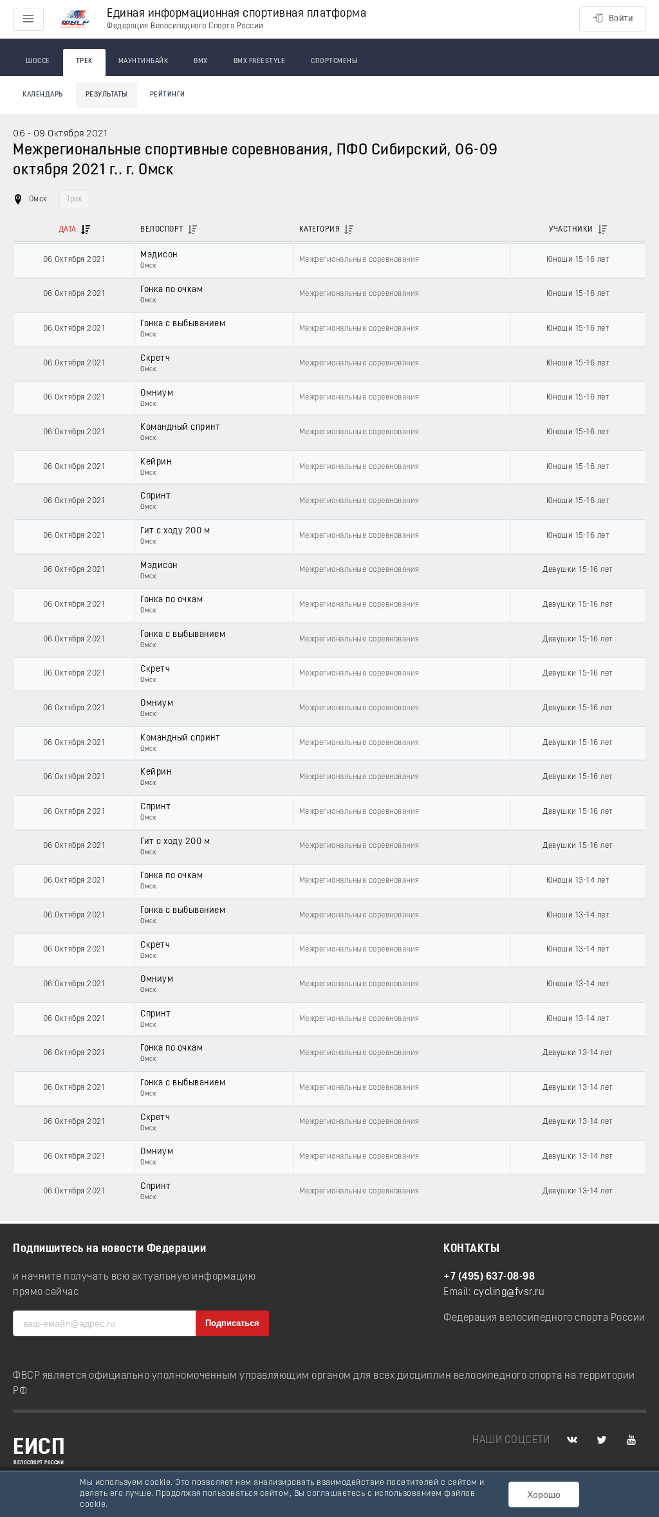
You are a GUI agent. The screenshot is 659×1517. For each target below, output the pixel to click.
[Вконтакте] (572, 1440)
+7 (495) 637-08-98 (489, 1277)
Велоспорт (161, 230)
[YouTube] (631, 1440)
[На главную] (75, 19)
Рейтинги (167, 94)
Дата (68, 230)
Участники (571, 230)
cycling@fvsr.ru (509, 1292)
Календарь (43, 94)
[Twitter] (602, 1440)
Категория (319, 230)
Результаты (106, 94)
